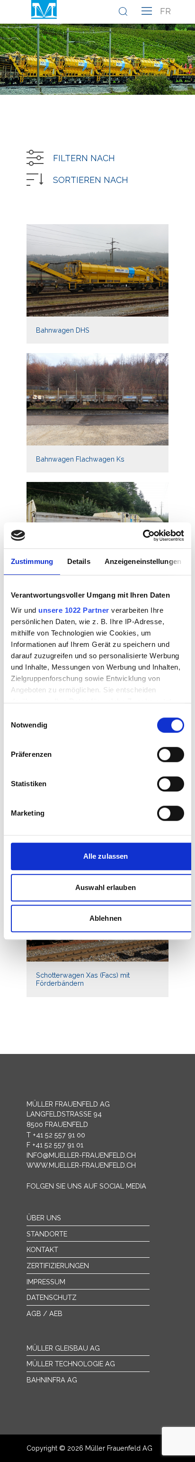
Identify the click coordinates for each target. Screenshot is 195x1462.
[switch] (170, 754)
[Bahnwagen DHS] (97, 284)
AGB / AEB (44, 1313)
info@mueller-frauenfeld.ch (81, 1155)
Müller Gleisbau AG (63, 1348)
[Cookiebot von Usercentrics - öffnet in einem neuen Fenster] (142, 535)
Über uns (44, 1218)
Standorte (47, 1234)
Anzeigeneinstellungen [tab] (143, 561)
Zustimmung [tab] (32, 561)
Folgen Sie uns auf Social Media (86, 1186)
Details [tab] (78, 561)
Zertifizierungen (58, 1266)
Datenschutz (52, 1297)
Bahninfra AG (52, 1380)
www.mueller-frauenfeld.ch (81, 1165)
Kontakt (42, 1249)
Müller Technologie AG (71, 1364)
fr (165, 11)
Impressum (46, 1282)
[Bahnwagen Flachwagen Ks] (97, 412)
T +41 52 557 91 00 (56, 1135)
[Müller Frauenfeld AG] (44, 9)
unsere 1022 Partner (73, 610)
